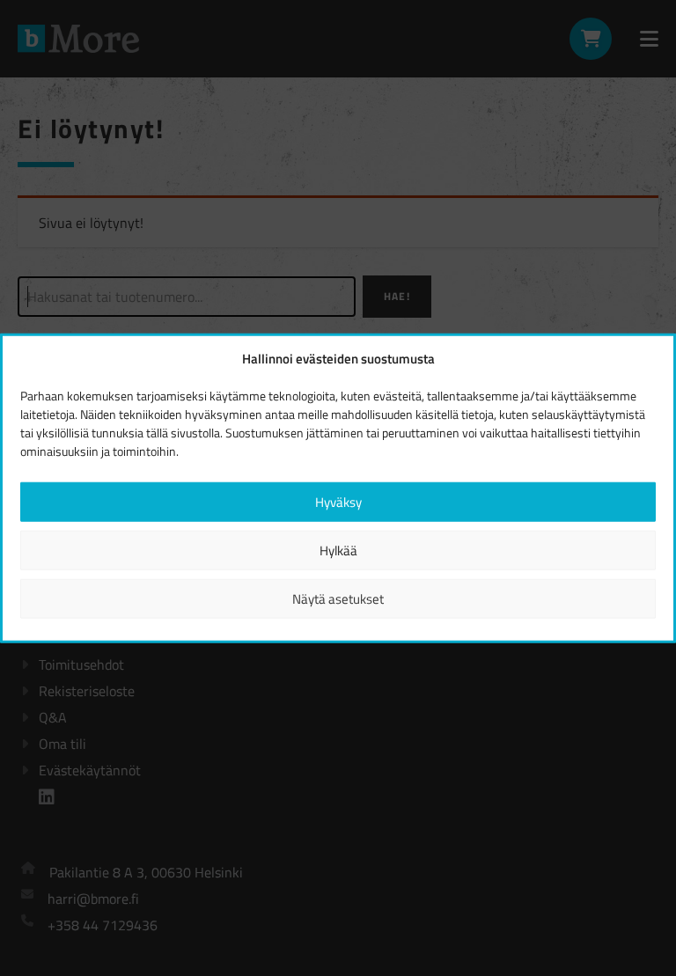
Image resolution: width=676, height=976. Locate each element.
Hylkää (338, 549)
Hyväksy (338, 501)
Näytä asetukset (338, 598)
